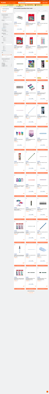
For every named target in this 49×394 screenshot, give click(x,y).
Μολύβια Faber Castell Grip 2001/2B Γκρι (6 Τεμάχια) (18, 93)
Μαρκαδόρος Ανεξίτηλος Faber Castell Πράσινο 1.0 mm (30, 278)
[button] (45, 0)
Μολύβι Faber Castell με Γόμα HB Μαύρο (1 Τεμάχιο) (42, 209)
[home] (3, 3)
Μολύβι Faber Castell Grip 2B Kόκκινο (30, 186)
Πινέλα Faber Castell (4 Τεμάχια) (19, 162)
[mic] (39, 2)
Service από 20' (39, 0)
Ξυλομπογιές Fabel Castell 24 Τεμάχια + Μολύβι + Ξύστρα (18, 47)
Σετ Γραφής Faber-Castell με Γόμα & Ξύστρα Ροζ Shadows (42, 70)
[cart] (46, 2)
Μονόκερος (4, 40)
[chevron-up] (47, 391)
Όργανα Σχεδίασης (5, 23)
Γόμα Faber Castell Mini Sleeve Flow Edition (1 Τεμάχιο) (19, 209)
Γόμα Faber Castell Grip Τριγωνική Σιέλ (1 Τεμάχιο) (42, 139)
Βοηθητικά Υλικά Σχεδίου (5, 24)
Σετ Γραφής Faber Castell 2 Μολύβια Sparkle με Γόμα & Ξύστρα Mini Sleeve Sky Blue (42, 116)
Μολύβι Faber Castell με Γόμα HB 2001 (42, 163)
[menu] (7, 3)
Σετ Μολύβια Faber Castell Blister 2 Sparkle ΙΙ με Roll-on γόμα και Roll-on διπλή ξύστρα (19, 232)
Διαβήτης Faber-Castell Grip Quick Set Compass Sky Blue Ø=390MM (19, 255)
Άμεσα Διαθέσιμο (5, 31)
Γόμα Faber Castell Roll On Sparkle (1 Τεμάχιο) (31, 93)
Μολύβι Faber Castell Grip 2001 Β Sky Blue (30, 255)
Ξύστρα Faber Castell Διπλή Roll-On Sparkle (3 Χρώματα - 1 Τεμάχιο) (19, 186)
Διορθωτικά (4, 26)
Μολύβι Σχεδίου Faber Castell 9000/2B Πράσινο (18, 70)
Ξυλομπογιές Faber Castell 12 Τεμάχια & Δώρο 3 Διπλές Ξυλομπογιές (41, 93)
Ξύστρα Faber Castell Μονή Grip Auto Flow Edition (30, 139)
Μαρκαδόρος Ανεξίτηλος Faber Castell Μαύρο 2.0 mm (41, 278)
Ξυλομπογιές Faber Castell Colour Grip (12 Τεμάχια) (31, 47)
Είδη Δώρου (4, 27)
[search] (19, 2)
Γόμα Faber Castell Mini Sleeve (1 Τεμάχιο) (42, 255)
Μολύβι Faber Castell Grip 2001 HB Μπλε (42, 232)
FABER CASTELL (4, 34)
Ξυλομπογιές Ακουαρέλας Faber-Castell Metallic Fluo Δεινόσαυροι (30, 70)
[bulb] (12, 3)
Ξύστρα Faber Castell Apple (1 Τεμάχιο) (18, 139)
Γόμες (3, 25)
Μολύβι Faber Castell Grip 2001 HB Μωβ (42, 186)
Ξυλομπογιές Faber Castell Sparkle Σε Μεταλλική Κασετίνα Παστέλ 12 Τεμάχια (42, 47)
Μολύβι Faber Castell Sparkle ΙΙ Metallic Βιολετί (18, 116)
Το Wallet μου (29, 0)
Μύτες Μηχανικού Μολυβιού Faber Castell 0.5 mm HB (31, 209)
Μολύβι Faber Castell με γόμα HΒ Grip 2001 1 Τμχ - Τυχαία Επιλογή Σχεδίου (19, 278)
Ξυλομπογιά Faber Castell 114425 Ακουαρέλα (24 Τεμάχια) (30, 23)
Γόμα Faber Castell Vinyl (17, 23)
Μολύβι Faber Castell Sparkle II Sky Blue (31, 116)
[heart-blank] (43, 2)
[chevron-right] (24, 40)
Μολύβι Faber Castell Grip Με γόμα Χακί (31, 163)
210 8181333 (24, 0)
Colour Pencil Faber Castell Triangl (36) (42, 23)
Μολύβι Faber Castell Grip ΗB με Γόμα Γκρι (30, 232)
